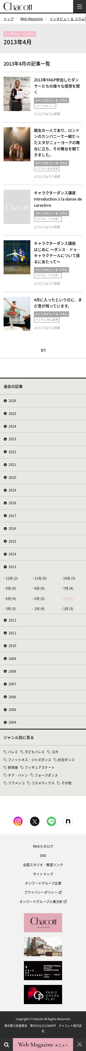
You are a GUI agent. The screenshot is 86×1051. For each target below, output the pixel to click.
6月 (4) (11, 598)
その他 (66, 782)
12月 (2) (12, 578)
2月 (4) (39, 608)
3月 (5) (11, 608)
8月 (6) (39, 588)
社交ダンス (66, 759)
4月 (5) (68, 598)
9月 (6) (11, 588)
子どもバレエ (35, 751)
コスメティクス (42, 782)
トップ (9, 18)
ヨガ (55, 751)
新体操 (13, 767)
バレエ (13, 751)
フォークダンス (46, 775)
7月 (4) (68, 588)
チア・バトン (18, 775)
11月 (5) (40, 578)
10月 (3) (69, 578)
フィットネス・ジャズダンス (29, 759)
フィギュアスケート (40, 767)
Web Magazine (31, 18)
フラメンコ (16, 782)
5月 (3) (39, 598)
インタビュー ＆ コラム (67, 18)
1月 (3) (68, 608)
